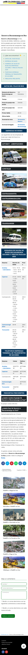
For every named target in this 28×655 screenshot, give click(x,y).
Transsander (5, 330)
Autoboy (4, 268)
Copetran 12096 (21, 470)
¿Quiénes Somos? (6, 644)
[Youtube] (6, 651)
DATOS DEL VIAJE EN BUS (12, 58)
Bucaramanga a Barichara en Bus (6, 470)
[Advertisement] (14, 19)
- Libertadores (6, 269)
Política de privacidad (7, 642)
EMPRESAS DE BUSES (11, 61)
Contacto (4, 640)
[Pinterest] (12, 463)
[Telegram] (24, 463)
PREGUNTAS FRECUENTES (12, 78)
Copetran (5, 276)
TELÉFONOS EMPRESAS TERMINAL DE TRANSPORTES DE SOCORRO (13, 74)
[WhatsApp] (16, 463)
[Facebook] (3, 463)
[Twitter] (7, 463)
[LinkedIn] (20, 463)
